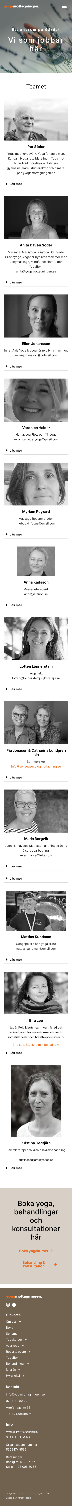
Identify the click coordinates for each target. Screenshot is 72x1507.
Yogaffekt (12, 1357)
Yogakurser (14, 1339)
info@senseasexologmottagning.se (36, 766)
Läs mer (16, 184)
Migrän (11, 1369)
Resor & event (16, 1351)
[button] (64, 6)
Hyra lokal (13, 1375)
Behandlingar (15, 1363)
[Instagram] (8, 1305)
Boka (9, 1327)
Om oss (11, 1321)
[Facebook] (14, 1305)
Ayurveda (12, 1345)
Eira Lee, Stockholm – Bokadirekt (36, 1045)
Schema (11, 1333)
